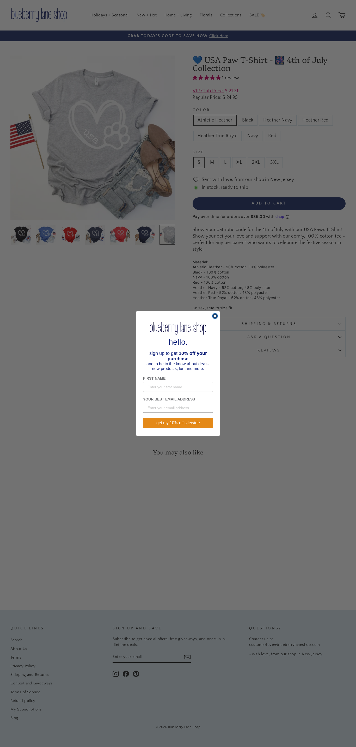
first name (154, 378)
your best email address (169, 399)
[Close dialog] (215, 316)
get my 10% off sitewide (178, 423)
